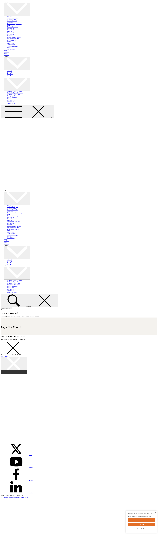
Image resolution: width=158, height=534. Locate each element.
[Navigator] (6, 515)
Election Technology (12, 27)
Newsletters (10, 74)
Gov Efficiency (11, 49)
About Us (9, 71)
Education (10, 25)
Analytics (9, 16)
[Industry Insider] (6, 510)
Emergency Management (13, 96)
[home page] (79, 188)
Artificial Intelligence (12, 18)
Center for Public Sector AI (14, 94)
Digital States (10, 98)
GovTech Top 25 (11, 100)
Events (5, 50)
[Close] (155, 512)
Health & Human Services (14, 37)
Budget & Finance (12, 30)
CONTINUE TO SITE (6, 308)
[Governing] (6, 501)
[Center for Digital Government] (6, 519)
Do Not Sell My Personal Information (10, 497)
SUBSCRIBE (4, 356)
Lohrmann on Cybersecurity (14, 24)
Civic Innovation (11, 19)
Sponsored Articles (12, 103)
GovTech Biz (10, 34)
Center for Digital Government (15, 93)
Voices (9, 47)
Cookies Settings (141, 528)
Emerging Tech (11, 28)
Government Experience (13, 32)
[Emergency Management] (6, 532)
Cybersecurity (10, 22)
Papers (5, 53)
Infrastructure (10, 31)
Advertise (9, 72)
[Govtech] (6, 506)
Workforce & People (12, 46)
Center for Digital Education (14, 91)
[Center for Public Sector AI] (6, 528)
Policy (9, 41)
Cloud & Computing (12, 21)
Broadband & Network (13, 40)
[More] (17, 9)
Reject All (141, 524)
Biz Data (9, 35)
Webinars (6, 52)
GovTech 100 (10, 101)
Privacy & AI (24, 497)
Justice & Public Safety (13, 38)
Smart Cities (10, 43)
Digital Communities (12, 97)
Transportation (11, 44)
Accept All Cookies (141, 520)
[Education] (6, 523)
